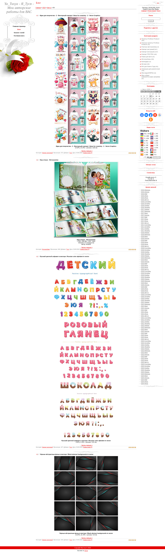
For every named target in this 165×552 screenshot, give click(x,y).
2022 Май (144, 333)
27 (144, 103)
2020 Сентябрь (146, 294)
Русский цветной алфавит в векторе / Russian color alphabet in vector (64, 256)
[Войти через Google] (160, 115)
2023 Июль (144, 360)
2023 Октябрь (145, 366)
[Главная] (158, 2)
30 (153, 103)
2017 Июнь (144, 219)
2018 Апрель (145, 238)
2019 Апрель (145, 261)
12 (141, 99)
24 (156, 101)
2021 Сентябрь (146, 318)
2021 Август (145, 316)
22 (150, 101)
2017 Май (144, 217)
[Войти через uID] (142, 115)
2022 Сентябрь (146, 341)
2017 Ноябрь (145, 228)
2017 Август (145, 223)
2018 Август (145, 246)
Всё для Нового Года (148, 66)
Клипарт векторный (47, 152)
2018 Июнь (144, 242)
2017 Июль (144, 221)
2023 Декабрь (145, 370)
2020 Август (145, 292)
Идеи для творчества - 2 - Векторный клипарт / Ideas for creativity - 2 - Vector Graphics (70, 15)
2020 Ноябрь (145, 298)
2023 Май (144, 356)
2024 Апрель (145, 378)
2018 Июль (144, 244)
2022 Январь (145, 325)
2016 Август (145, 199)
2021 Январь (145, 302)
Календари (145, 61)
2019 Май (144, 263)
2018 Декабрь (145, 254)
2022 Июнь (144, 335)
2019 (44, 7)
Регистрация (152, 10)
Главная (38, 7)
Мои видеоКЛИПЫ (148, 73)
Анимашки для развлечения (151, 69)
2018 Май (144, 240)
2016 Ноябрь (145, 205)
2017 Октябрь (145, 227)
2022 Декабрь (145, 347)
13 (144, 99)
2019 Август (145, 269)
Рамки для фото (147, 56)
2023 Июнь (144, 358)
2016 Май (144, 194)
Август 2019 (146, 89)
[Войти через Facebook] (151, 115)
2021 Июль (144, 314)
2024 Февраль (145, 374)
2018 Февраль (145, 234)
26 (141, 103)
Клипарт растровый (148, 49)
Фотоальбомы (46, 249)
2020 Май (144, 287)
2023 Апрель (145, 354)
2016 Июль (144, 197)
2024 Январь (145, 372)
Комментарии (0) (87, 152)
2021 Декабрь (145, 323)
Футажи (144, 64)
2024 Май (144, 379)
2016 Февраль (145, 190)
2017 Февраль (145, 211)
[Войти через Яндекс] (155, 115)
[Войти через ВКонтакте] (146, 115)
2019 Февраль (145, 258)
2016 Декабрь (145, 207)
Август (49, 7)
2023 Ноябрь (145, 368)
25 (159, 101)
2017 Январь (145, 209)
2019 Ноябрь (145, 275)
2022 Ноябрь (145, 345)
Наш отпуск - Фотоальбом (49, 160)
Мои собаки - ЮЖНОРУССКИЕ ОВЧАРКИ (151, 76)
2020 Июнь (144, 288)
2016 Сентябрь (146, 201)
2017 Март (144, 213)
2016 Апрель (145, 192)
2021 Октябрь (145, 319)
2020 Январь (145, 279)
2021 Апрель (145, 308)
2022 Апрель (145, 331)
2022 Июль (144, 337)
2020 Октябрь (145, 296)
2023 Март (144, 352)
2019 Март (144, 259)
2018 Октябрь (145, 250)
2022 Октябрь (145, 343)
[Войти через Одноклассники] (151, 119)
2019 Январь (145, 256)
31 (156, 103)
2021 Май (144, 310)
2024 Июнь (144, 381)
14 (147, 99)
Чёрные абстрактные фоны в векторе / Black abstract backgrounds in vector (66, 454)
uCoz (86, 550)
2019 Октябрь (145, 273)
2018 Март (144, 236)
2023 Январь (145, 349)
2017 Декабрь (145, 230)
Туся (70, 152)
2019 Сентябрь (146, 271)
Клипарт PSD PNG (148, 54)
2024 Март (144, 376)
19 (141, 101)
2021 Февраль (145, 304)
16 (153, 99)
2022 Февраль (145, 327)
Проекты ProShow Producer (150, 39)
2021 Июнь (144, 312)
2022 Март (144, 329)
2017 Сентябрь (146, 225)
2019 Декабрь (145, 277)
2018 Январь (145, 232)
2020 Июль (144, 290)
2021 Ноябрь (145, 321)
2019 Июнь (144, 265)
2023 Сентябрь (146, 364)
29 (150, 103)
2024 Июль (144, 383)
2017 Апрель (145, 215)
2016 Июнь (144, 196)
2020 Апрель (145, 285)
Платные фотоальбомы (149, 47)
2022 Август (145, 339)
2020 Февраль (145, 281)
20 (144, 101)
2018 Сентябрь (146, 248)
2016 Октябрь (145, 203)
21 (147, 101)
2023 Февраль (145, 350)
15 (150, 99)
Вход (158, 10)
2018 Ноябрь (145, 252)
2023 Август (145, 362)
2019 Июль (144, 267)
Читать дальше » (86, 151)
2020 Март (144, 283)
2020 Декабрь (145, 300)
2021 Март (144, 306)
